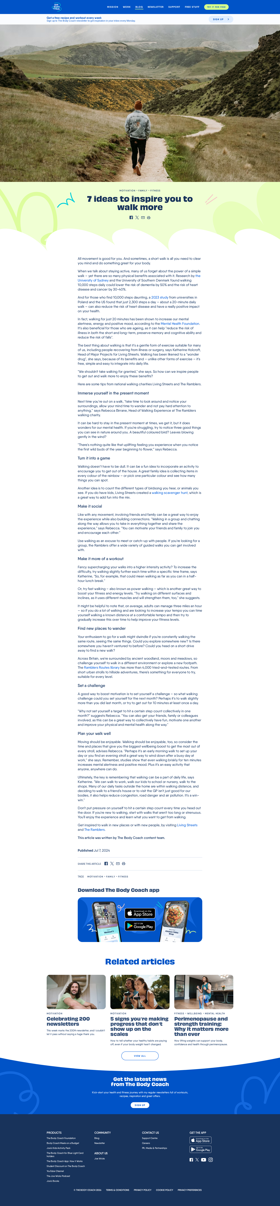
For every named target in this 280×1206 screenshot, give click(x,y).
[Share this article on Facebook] (131, 218)
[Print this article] (148, 218)
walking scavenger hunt (170, 493)
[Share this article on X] (137, 218)
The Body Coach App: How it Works (65, 1161)
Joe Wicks (99, 1158)
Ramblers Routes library (101, 667)
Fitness (155, 190)
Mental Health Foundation (180, 323)
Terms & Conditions (117, 1190)
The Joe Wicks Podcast (58, 1176)
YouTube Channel (55, 1171)
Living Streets (187, 825)
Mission (112, 7)
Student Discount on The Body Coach (66, 1166)
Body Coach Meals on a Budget (63, 1143)
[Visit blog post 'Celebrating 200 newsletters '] (76, 992)
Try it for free (216, 7)
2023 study (159, 297)
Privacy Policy (142, 1190)
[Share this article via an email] (143, 217)
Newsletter (156, 7)
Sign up (218, 19)
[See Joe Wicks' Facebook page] (191, 1160)
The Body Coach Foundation (61, 1138)
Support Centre (150, 1138)
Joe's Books (53, 1181)
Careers (146, 1143)
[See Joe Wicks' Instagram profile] (211, 1160)
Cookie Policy (164, 1190)
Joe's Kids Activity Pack (58, 1148)
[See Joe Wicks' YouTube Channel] (203, 1160)
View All (140, 1055)
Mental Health (215, 1013)
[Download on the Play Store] (140, 926)
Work (127, 7)
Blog (139, 7)
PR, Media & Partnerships (154, 1148)
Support (174, 7)
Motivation (127, 190)
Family (143, 190)
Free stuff (192, 7)
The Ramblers (94, 829)
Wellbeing (194, 1013)
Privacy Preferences (190, 1190)
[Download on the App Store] (140, 913)
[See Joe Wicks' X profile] (197, 1160)
